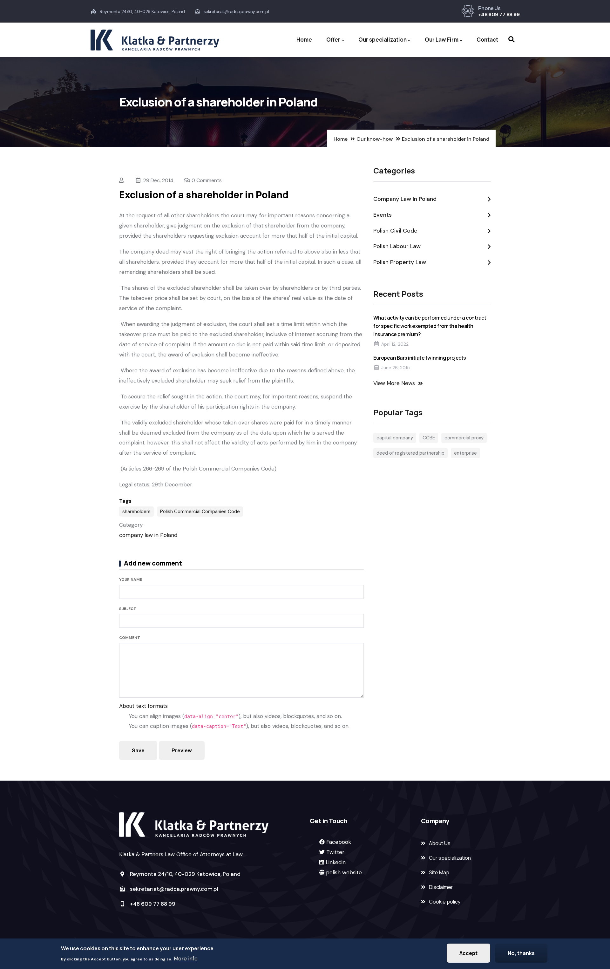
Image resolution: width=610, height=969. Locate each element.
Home (304, 39)
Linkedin (336, 862)
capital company (394, 438)
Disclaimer (441, 887)
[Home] (155, 40)
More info (186, 958)
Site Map (439, 872)
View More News (394, 383)
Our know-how (374, 139)
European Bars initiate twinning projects (419, 357)
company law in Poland (148, 535)
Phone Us (489, 8)
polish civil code (395, 230)
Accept (468, 953)
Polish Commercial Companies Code (200, 511)
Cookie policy (444, 901)
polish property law (399, 262)
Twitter (335, 852)
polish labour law (397, 246)
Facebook (338, 841)
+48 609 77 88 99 (498, 14)
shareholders (136, 511)
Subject (127, 608)
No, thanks (521, 953)
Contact (487, 39)
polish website (344, 872)
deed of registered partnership (410, 453)
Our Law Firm (441, 39)
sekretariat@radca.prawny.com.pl (173, 888)
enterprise (465, 453)
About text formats (143, 705)
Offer (333, 39)
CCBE (429, 438)
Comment (129, 637)
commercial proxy (464, 438)
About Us (440, 843)
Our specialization (382, 39)
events (382, 215)
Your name (130, 579)
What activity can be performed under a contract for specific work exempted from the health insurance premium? (429, 326)
